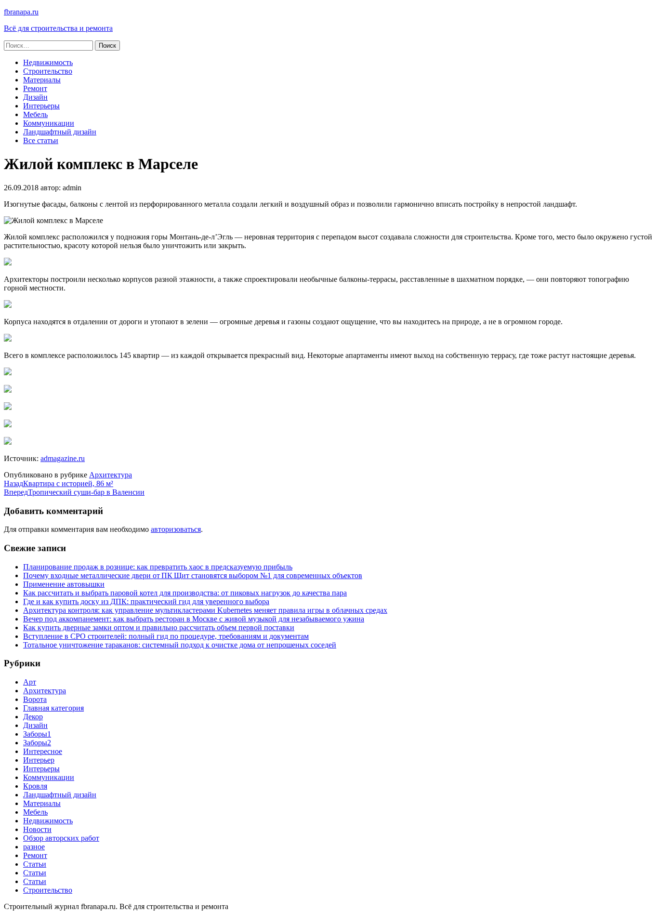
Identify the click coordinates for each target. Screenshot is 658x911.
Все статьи (40, 140)
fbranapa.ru (21, 12)
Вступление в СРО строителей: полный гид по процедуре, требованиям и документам (166, 636)
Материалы (42, 80)
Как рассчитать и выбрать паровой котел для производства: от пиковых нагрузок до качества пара (185, 593)
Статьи (34, 864)
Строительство (47, 71)
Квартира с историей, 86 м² (58, 483)
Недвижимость (48, 62)
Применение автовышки (64, 584)
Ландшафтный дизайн (59, 132)
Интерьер (38, 760)
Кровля (35, 786)
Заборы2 (37, 743)
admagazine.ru (62, 458)
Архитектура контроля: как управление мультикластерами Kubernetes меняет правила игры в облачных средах (205, 610)
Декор (33, 717)
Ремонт (35, 88)
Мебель (35, 114)
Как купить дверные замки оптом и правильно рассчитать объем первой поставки (158, 627)
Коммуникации (48, 123)
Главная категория (53, 708)
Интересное (42, 751)
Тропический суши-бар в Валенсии (74, 492)
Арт (29, 682)
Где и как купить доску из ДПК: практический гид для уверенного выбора (146, 601)
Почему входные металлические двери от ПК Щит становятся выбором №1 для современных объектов (192, 575)
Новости (37, 829)
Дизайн (35, 97)
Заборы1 (37, 734)
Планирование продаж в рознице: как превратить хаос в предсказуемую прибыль (157, 567)
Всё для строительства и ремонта (58, 28)
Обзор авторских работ (61, 838)
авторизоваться (176, 529)
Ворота (35, 699)
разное (34, 847)
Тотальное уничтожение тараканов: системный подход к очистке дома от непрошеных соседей (179, 645)
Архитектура (110, 475)
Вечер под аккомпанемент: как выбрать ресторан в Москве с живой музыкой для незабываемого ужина (193, 619)
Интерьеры (41, 106)
